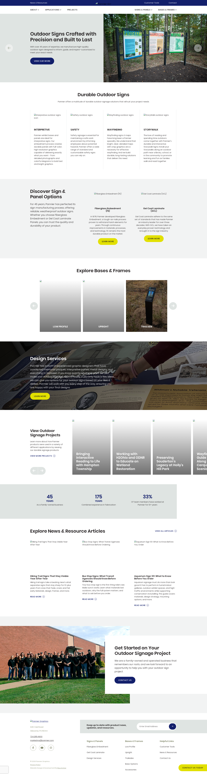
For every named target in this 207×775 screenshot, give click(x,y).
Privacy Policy (35, 765)
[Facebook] (33, 748)
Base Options (131, 764)
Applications (52, 9)
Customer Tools (151, 3)
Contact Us (125, 680)
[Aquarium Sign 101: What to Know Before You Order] (155, 573)
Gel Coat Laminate (95, 752)
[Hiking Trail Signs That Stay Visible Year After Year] (51, 569)
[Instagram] (51, 748)
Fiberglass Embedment (97, 746)
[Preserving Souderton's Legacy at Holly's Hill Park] (172, 447)
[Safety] (85, 139)
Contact (173, 3)
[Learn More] (108, 219)
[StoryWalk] (158, 139)
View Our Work (42, 61)
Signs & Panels (142, 9)
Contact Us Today (192, 767)
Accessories (130, 769)
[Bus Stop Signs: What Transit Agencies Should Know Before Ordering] (103, 570)
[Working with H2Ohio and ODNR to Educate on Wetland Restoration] (131, 447)
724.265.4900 (36, 736)
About (33, 9)
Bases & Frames (166, 9)
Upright (128, 752)
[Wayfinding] (121, 139)
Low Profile (130, 746)
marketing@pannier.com (42, 740)
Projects (72, 9)
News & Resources (38, 3)
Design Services (94, 758)
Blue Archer (61, 768)
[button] (38, 10)
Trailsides (129, 758)
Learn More (108, 241)
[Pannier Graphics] (103, 4)
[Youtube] (42, 748)
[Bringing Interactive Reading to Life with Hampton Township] (91, 447)
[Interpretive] (48, 139)
